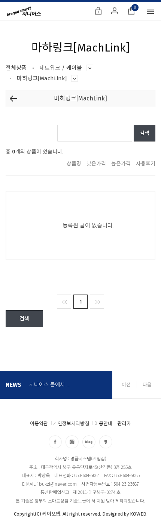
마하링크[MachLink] (74, 78)
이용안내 (103, 423)
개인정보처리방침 (71, 423)
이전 (126, 385)
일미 (24, 11)
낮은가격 (96, 164)
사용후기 (145, 164)
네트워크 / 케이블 (89, 68)
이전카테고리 (13, 98)
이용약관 (39, 423)
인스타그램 (72, 441)
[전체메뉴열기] (150, 11)
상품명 (74, 164)
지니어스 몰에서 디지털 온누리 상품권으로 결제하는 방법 (51, 382)
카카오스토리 (105, 441)
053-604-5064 (87, 475)
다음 (147, 385)
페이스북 (55, 441)
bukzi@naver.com (58, 483)
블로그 (88, 441)
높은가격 (121, 164)
